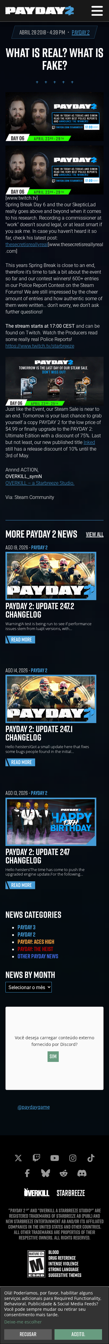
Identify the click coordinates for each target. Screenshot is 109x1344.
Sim (53, 1056)
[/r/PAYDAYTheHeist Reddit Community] (63, 1173)
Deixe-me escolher (23, 1322)
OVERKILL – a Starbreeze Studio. (39, 483)
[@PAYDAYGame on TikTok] (91, 1158)
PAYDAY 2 (81, 32)
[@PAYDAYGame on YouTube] (54, 1158)
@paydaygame (34, 1107)
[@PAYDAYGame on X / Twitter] (18, 1158)
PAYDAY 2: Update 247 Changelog (37, 856)
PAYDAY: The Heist (35, 949)
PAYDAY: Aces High (36, 941)
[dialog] (54, 1315)
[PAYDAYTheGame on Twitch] (36, 1158)
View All (95, 534)
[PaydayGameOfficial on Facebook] (27, 1173)
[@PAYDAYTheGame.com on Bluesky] (45, 1173)
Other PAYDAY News (38, 956)
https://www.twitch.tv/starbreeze (39, 345)
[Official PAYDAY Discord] (82, 1173)
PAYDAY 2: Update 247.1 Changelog (39, 733)
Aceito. (78, 1334)
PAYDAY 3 (26, 927)
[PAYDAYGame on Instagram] (72, 1158)
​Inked (89, 442)
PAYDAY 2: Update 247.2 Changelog (39, 610)
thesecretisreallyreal (26, 244)
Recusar (28, 1334)
